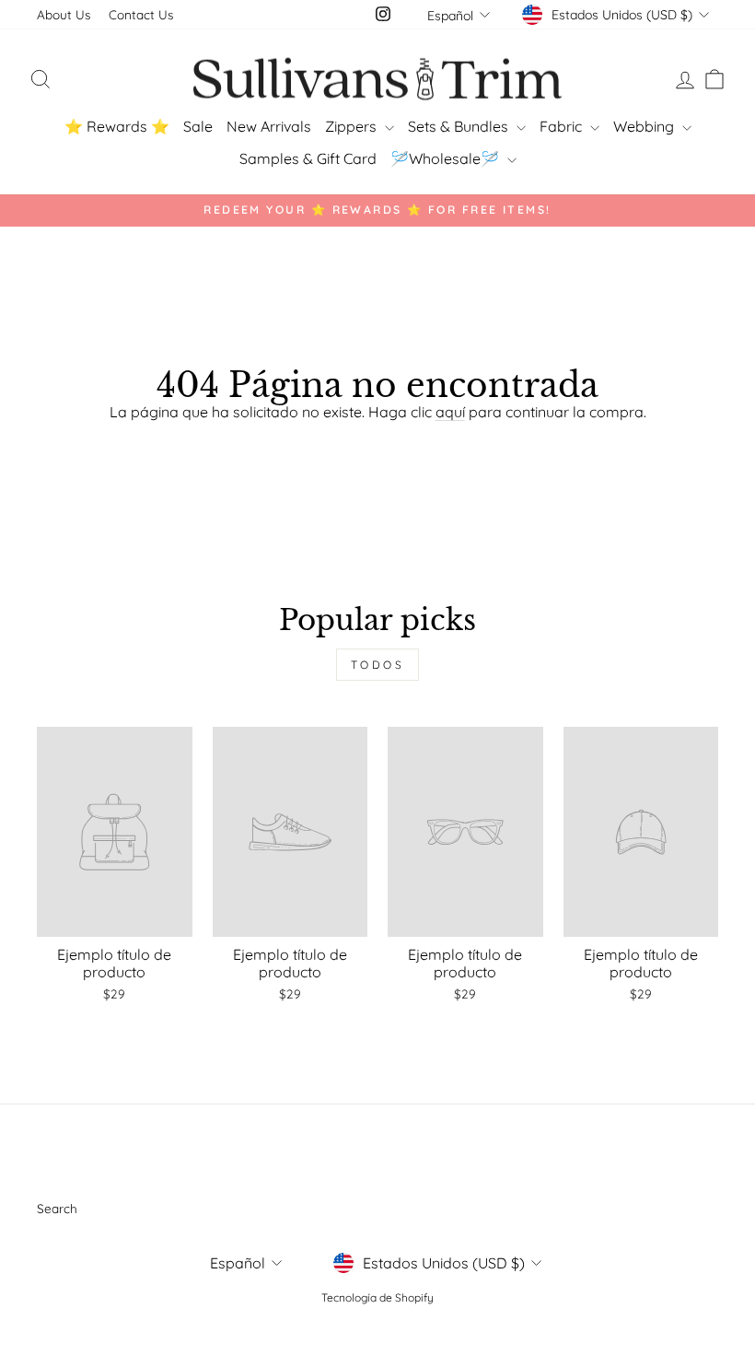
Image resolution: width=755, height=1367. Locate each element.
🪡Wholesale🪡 (446, 158)
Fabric (563, 126)
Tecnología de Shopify (377, 1297)
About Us (63, 14)
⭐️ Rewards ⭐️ (116, 126)
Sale (198, 126)
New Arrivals (268, 126)
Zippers (352, 126)
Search (57, 1208)
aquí (450, 412)
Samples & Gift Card (308, 158)
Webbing (645, 126)
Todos (378, 665)
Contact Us (141, 14)
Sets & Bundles (460, 126)
